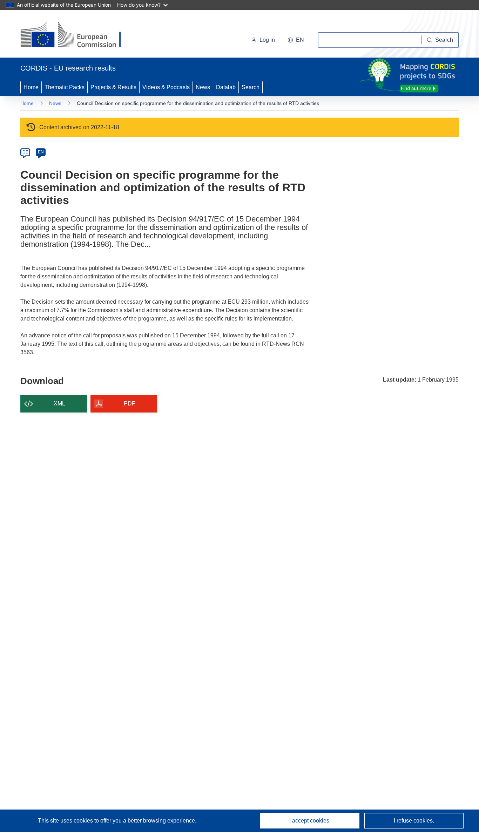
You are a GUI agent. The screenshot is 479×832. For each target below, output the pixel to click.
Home (31, 87)
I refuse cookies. (414, 821)
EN (41, 152)
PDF (129, 404)
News (203, 87)
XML (59, 404)
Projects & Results (113, 87)
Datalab (226, 87)
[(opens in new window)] (77, 35)
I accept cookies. (310, 821)
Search (250, 87)
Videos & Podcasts (166, 87)
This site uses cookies (66, 821)
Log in (267, 40)
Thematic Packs (65, 87)
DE (25, 152)
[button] (296, 40)
